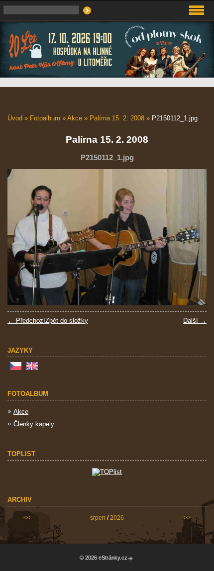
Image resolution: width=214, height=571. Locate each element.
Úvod (14, 118)
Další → (195, 320)
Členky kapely (33, 424)
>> (187, 518)
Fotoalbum (45, 118)
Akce (74, 118)
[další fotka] (190, 237)
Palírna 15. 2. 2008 (117, 118)
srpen (98, 518)
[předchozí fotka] (23, 237)
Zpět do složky (66, 320)
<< (26, 518)
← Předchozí (26, 320)
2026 (117, 518)
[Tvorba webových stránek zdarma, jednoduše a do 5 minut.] (130, 558)
